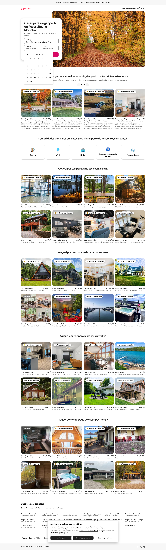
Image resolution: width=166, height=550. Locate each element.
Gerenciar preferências (105, 538)
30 (27, 82)
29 (50, 78)
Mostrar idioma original (103, 2)
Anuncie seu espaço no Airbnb (133, 8)
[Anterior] (78, 84)
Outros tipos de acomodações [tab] (31, 508)
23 (27, 78)
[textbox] (33, 49)
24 (31, 78)
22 (50, 74)
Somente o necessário (83, 538)
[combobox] (41, 42)
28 (46, 78)
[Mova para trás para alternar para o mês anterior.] (27, 54)
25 (35, 78)
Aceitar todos (60, 538)
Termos (46, 547)
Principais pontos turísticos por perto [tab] (55, 508)
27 (42, 78)
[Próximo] (87, 84)
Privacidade (38, 547)
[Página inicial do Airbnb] (26, 8)
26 (38, 78)
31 (31, 82)
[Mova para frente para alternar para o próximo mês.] (49, 54)
